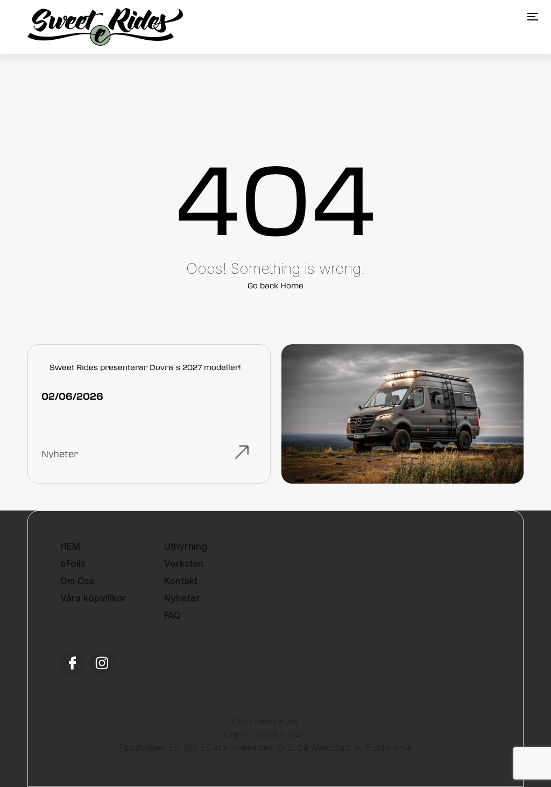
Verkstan (183, 563)
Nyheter (182, 598)
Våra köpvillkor (93, 598)
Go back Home (275, 285)
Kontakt (180, 581)
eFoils (73, 563)
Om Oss (77, 581)
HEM (70, 546)
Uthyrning (185, 546)
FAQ (172, 615)
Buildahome (389, 747)
